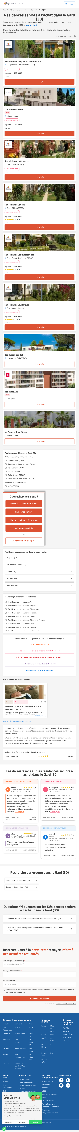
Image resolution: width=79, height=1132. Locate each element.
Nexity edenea (18, 1040)
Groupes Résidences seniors (17, 1020)
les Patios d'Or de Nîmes (16, 432)
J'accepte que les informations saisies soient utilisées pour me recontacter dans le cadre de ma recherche (40, 991)
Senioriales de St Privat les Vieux (19, 254)
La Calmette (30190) (16, 468)
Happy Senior (20, 1033)
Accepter (36, 1122)
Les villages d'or (31, 1057)
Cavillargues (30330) (16, 460)
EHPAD (45, 1087)
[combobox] (39, 964)
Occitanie (34, 10)
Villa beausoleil (32, 1049)
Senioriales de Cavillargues (17, 304)
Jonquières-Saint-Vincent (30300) (22, 464)
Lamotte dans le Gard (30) (17, 887)
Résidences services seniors (49, 1095)
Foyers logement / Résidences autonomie (50, 1105)
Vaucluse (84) (12, 585)
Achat (27, 10)
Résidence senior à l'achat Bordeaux (23, 613)
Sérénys (6, 1063)
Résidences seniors (16, 10)
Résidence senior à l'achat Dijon (21, 624)
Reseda (5, 1054)
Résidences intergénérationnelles (50, 1111)
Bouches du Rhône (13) (16, 565)
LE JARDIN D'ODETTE (14, 109)
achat (6, 25)
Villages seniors (48, 1100)
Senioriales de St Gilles (15, 204)
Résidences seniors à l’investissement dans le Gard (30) (39, 657)
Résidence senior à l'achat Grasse (22, 627)
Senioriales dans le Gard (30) (18, 880)
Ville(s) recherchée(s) (12, 970)
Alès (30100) (13, 486)
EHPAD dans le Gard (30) (39, 644)
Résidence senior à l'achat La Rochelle (24, 631)
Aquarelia (6, 1039)
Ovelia (17, 1027)
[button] (4, 1128)
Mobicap (32, 1027)
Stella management (20, 1055)
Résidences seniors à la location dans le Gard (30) (39, 651)
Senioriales (19, 1024)
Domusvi (6, 1033)
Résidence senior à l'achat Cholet (22, 616)
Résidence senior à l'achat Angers (22, 605)
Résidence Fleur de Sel (15, 354)
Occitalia (6, 1048)
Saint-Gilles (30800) (16, 475)
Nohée (31, 1024)
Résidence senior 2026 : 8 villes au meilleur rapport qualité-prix (23, 708)
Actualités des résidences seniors (17, 721)
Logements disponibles (12, 69)
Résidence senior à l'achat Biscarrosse (24, 609)
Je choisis (22, 1122)
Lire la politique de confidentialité (13, 1116)
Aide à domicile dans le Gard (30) (39, 670)
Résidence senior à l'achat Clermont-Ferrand (26, 620)
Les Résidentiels (7, 1028)
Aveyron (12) (12, 558)
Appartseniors (20, 1048)
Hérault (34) (12, 578)
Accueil (5, 10)
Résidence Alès (11, 391)
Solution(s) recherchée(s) (13, 961)
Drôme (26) (11, 571)
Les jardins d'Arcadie (32, 1042)
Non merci (8, 1122)
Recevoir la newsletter (39, 998)
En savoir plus (40, 82)
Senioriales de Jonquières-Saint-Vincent (23, 61)
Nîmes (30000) (14, 471)
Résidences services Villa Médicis (20, 1066)
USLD (44, 1091)
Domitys (6, 1024)
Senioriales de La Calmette (17, 161)
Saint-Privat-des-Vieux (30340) (21, 479)
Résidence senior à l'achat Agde (21, 602)
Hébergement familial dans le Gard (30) (39, 664)
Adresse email (9, 980)
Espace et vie (32, 1034)
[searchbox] (39, 964)
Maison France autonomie (47, 1082)
